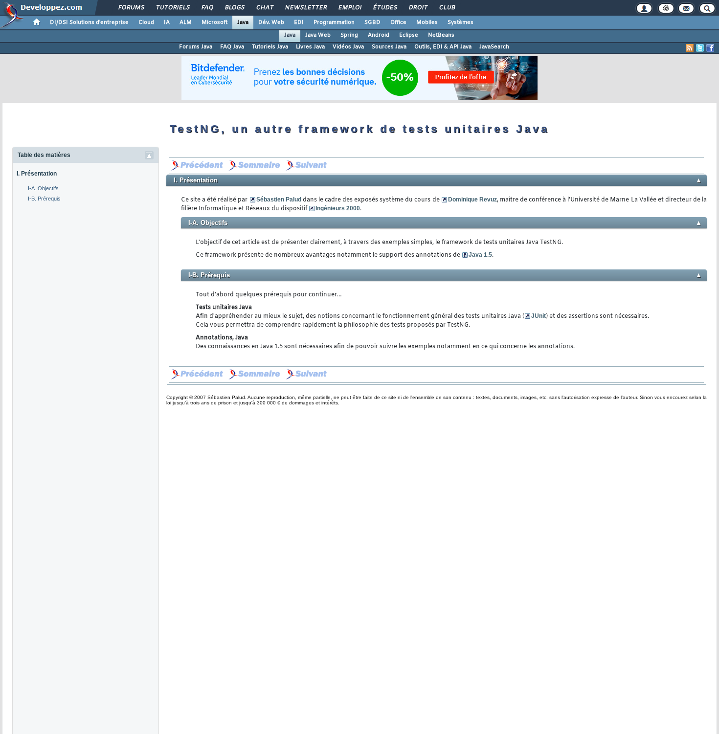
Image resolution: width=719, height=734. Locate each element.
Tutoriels (172, 8)
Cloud (146, 22)
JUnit (538, 315)
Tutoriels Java (270, 47)
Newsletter (305, 8)
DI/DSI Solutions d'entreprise (89, 22)
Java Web (318, 35)
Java (242, 22)
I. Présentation (37, 173)
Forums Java (195, 47)
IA (167, 22)
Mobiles (427, 22)
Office (398, 22)
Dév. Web (271, 22)
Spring (349, 35)
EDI (299, 22)
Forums (131, 8)
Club (446, 8)
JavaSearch (494, 47)
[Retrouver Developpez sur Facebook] (710, 48)
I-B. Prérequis (44, 198)
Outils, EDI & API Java (443, 47)
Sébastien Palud (278, 199)
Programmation (334, 22)
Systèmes (460, 22)
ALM (186, 22)
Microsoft (214, 22)
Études (385, 8)
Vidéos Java (348, 47)
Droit (417, 8)
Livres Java (310, 47)
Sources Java (389, 47)
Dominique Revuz (472, 199)
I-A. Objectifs (43, 188)
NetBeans (441, 35)
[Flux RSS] (690, 48)
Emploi (349, 8)
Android (378, 35)
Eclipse (408, 35)
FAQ (207, 8)
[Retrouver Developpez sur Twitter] (700, 48)
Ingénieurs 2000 (337, 208)
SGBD (372, 22)
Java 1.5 (480, 254)
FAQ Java (232, 47)
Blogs (234, 8)
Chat (264, 8)
